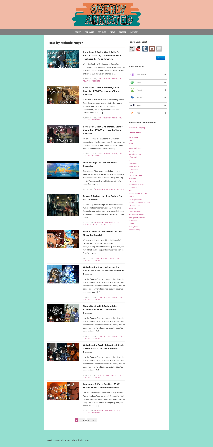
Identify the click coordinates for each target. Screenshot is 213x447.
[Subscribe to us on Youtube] (138, 49)
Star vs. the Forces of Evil (138, 193)
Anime (131, 143)
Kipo (130, 160)
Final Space (133, 163)
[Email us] (159, 49)
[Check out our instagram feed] (152, 49)
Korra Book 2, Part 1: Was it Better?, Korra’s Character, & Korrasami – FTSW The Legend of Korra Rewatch (102, 55)
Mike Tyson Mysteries (137, 218)
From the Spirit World (107, 79)
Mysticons (132, 209)
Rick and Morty (134, 169)
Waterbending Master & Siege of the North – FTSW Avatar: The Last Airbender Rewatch (103, 270)
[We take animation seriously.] (106, 14)
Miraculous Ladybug (137, 128)
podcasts (96, 81)
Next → (94, 420)
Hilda (130, 190)
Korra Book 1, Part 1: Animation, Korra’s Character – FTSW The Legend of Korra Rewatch (103, 130)
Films (131, 140)
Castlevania (133, 187)
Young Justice (134, 166)
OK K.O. (131, 196)
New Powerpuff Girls (136, 215)
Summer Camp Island (136, 184)
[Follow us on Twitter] (132, 49)
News (112, 32)
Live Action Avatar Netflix (101, 224)
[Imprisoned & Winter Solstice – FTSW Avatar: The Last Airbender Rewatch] (63, 391)
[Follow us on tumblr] (145, 49)
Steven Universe (135, 148)
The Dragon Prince (135, 199)
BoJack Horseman (135, 154)
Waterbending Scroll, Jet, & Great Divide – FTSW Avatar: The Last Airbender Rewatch (103, 348)
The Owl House (135, 132)
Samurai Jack (133, 221)
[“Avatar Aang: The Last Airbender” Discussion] (63, 170)
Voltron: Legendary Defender (139, 202)
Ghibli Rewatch (134, 137)
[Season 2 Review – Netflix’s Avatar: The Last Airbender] (63, 205)
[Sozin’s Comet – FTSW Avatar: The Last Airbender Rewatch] (63, 239)
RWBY (131, 172)
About (78, 32)
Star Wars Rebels (135, 211)
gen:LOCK (132, 181)
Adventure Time (134, 205)
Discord (122, 32)
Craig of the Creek (135, 175)
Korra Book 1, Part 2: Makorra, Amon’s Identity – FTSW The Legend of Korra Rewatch (101, 91)
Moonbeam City (134, 230)
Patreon (134, 32)
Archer (131, 224)
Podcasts (89, 32)
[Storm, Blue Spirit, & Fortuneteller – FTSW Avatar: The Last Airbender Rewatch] (63, 313)
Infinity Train (133, 157)
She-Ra (131, 151)
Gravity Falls (133, 227)
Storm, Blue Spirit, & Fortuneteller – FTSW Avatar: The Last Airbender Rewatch (101, 309)
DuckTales (132, 178)
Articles (102, 32)
